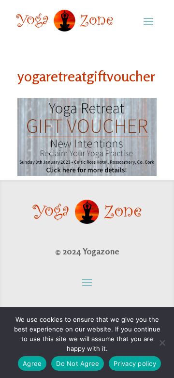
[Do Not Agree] (162, 342)
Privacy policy (135, 363)
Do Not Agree (77, 363)
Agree (32, 363)
